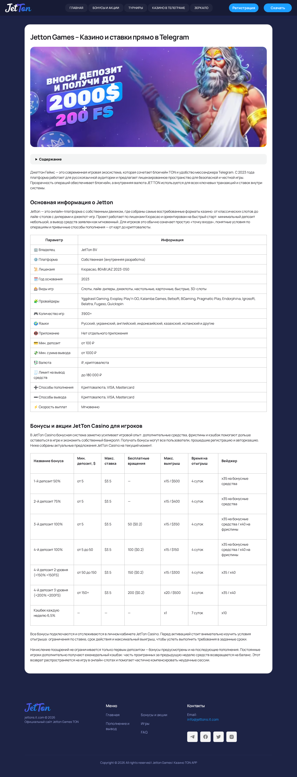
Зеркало (201, 8)
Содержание (50, 159)
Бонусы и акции (106, 8)
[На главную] (18, 7)
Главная (76, 8)
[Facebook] (205, 737)
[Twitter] (218, 737)
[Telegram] (192, 737)
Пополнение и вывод (118, 726)
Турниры (135, 8)
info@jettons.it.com (203, 719)
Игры (145, 723)
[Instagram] (231, 737)
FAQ (144, 732)
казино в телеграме (168, 8)
